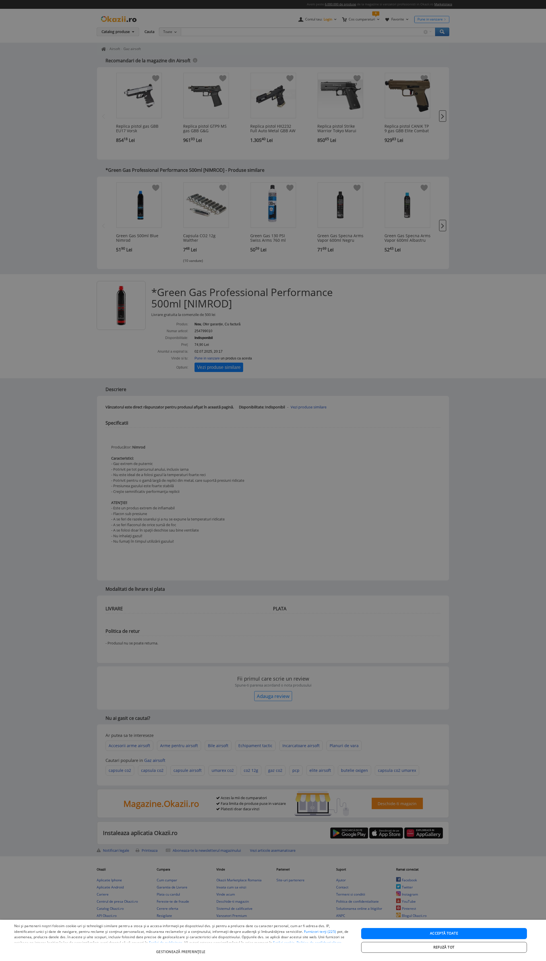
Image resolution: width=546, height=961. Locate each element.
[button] (181, 949)
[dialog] (273, 940)
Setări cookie (284, 942)
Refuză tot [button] (443, 947)
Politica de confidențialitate (319, 942)
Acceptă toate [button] (444, 933)
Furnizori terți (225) (320, 931)
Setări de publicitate (165, 942)
